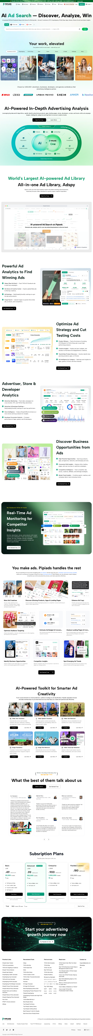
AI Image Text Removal (28, 986)
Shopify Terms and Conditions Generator (9, 991)
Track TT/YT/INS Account (35, 1024)
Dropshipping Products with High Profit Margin (32, 996)
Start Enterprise (57, 894)
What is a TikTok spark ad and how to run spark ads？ (68, 983)
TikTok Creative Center (28, 974)
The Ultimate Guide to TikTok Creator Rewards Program (68, 971)
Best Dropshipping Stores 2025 (30, 988)
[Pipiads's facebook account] (3, 1030)
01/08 (50, 993)
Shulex (66, 1024)
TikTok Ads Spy (27, 965)
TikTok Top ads (47, 967)
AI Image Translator (28, 984)
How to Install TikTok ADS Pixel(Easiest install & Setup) (66, 989)
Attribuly (60, 1024)
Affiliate (4, 1004)
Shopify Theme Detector (8, 970)
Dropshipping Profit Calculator (9, 981)
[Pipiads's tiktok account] (10, 1030)
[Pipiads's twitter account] (7, 1030)
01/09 (45, 993)
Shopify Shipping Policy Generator (10, 997)
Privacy (73, 1030)
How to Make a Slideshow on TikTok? (68, 987)
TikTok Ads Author (48, 972)
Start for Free (81, 906)
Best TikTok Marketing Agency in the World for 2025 (68, 979)
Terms (79, 1030)
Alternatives (26, 979)
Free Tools (5, 999)
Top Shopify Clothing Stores (30, 1009)
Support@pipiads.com (85, 963)
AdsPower (78, 1024)
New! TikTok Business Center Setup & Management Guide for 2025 (68, 967)
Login (76, 4)
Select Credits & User (79, 894)
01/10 (55, 991)
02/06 (50, 989)
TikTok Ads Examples (49, 963)
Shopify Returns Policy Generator (10, 995)
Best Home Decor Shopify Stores (31, 1013)
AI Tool (54, 1024)
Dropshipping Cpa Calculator (9, 977)
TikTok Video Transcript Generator (31, 977)
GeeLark (85, 1024)
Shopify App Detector (7, 972)
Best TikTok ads (48, 970)
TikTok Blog (47, 965)
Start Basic (14, 894)
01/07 (55, 993)
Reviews (25, 981)
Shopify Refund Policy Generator (10, 988)
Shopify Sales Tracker (7, 963)
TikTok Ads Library (27, 972)
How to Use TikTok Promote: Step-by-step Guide (68, 975)
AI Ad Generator (10, 1024)
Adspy (24, 963)
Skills (24, 970)
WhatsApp (82, 965)
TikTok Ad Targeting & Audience (10, 967)
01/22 (55, 989)
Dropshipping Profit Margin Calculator (11, 984)
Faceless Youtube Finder (22, 1024)
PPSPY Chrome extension (8, 1002)
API (81, 967)
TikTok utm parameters (7, 965)
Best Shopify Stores (28, 1002)
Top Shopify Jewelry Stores (29, 1006)
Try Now (14, 727)
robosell (72, 1024)
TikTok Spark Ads (27, 967)
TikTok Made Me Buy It (28, 999)
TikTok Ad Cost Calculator (8, 979)
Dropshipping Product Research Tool (32, 991)
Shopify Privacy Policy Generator (10, 986)
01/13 (50, 991)
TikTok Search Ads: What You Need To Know (67, 963)
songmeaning (47, 1024)
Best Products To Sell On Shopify (31, 1011)
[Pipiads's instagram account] (13, 1030)
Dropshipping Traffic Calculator (9, 974)
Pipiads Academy (48, 974)
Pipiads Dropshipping (28, 993)
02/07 (45, 989)
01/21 (45, 991)
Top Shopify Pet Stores (28, 1004)
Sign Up (81, 4)
